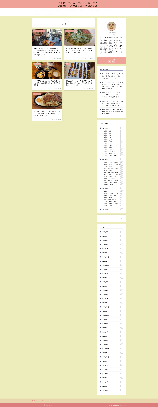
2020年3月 (112, 386)
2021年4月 (112, 332)
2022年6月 (112, 282)
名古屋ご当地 (83, 10)
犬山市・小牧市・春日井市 (113, 162)
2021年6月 (112, 323)
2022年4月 (112, 290)
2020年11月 (112, 353)
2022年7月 (112, 278)
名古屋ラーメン (70, 10)
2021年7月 (112, 319)
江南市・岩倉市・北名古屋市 (113, 164)
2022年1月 (112, 302)
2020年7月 (112, 369)
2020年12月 (112, 348)
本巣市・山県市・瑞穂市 (113, 195)
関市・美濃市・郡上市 (113, 199)
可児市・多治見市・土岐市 (113, 203)
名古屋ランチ (58, 10)
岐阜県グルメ (50, 14)
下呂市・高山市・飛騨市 (113, 201)
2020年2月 (112, 390)
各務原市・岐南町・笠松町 (113, 193)
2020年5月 (112, 378)
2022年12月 (112, 257)
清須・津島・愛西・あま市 (113, 168)
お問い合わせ (49, 405)
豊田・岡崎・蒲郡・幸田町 (113, 172)
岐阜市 (113, 191)
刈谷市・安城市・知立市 (113, 176)
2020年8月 (112, 365)
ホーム (36, 10)
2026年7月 (112, 232)
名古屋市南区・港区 (113, 151)
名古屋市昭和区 (113, 143)
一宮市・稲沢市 (113, 166)
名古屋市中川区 (113, 149)
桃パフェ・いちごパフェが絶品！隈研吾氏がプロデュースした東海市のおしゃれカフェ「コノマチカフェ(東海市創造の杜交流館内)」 (112, 85)
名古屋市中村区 (113, 139)
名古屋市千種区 (113, 141)
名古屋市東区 (113, 135)
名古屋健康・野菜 (97, 10)
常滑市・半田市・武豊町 (113, 182)
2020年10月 (112, 357)
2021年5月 (112, 328)
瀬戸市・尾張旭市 (113, 170)
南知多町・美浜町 (113, 184)
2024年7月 (112, 240)
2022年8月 (112, 273)
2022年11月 (112, 261)
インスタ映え (110, 10)
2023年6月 (112, 248)
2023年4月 (112, 252)
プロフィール (62, 14)
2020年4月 (112, 382)
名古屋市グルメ (112, 128)
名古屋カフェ (46, 10)
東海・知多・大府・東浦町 (113, 180)
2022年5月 (112, 286)
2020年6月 (112, 373)
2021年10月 (112, 315)
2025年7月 (112, 236)
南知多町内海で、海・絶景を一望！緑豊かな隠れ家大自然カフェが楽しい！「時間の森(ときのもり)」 (112, 76)
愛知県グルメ (38, 14)
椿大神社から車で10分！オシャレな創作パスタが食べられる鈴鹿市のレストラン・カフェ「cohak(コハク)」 (112, 103)
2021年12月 (112, 307)
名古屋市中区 (113, 137)
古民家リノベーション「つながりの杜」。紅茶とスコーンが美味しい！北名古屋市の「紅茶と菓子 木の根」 (112, 95)
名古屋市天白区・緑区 (113, 153)
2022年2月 (112, 298)
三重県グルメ (112, 209)
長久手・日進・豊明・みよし (113, 174)
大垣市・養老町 (113, 197)
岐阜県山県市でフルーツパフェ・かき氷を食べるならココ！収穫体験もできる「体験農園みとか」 (112, 111)
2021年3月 (112, 336)
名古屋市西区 (113, 133)
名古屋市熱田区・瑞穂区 (113, 155)
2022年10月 (112, 265)
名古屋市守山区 (113, 145)
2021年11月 (112, 311)
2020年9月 (112, 361)
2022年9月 (112, 269)
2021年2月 (112, 340)
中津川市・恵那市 (113, 205)
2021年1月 (112, 344)
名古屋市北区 (113, 131)
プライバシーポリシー (38, 405)
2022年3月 (112, 294)
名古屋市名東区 (113, 147)
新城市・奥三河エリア (113, 178)
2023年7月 (112, 244)
